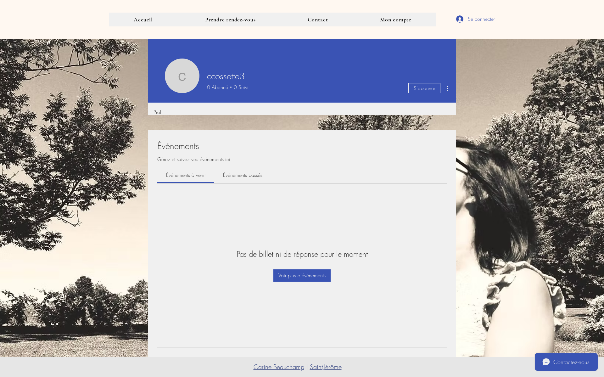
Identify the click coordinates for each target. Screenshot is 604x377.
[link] (186, 175)
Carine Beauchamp (279, 367)
